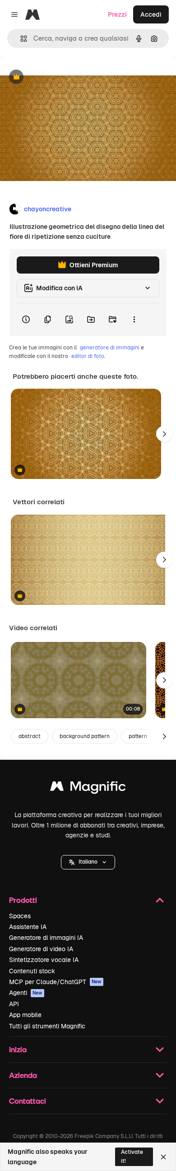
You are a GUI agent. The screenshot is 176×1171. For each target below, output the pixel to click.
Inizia (18, 1049)
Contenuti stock (32, 971)
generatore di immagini (109, 347)
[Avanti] (164, 434)
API (14, 1004)
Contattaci (27, 1101)
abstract (30, 736)
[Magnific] (88, 788)
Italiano (88, 861)
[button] (88, 862)
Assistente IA (27, 927)
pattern (138, 736)
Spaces (20, 916)
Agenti (25, 993)
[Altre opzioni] (134, 320)
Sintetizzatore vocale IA (44, 960)
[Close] (163, 1157)
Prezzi (117, 14)
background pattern (85, 736)
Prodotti (23, 900)
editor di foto (87, 356)
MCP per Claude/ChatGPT (55, 982)
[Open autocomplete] (20, 38)
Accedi (151, 14)
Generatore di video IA (41, 949)
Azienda (23, 1075)
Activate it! (132, 1156)
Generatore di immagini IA (46, 938)
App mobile (25, 1015)
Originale (59, 77)
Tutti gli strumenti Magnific (47, 1026)
